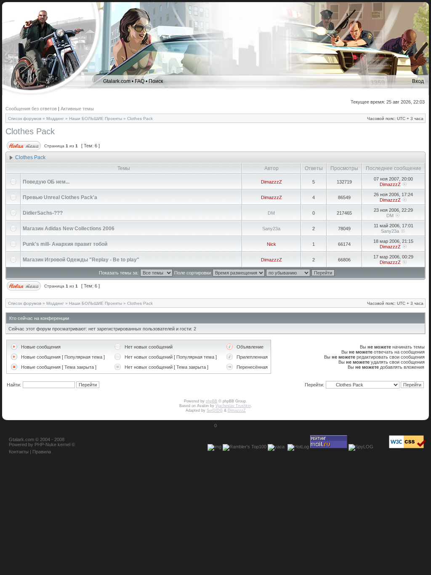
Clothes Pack (140, 118)
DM (271, 213)
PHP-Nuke (45, 444)
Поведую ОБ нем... (46, 182)
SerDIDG (215, 410)
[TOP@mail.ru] (328, 446)
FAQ (139, 81)
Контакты (19, 451)
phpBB (211, 401)
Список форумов (24, 118)
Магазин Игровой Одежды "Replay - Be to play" (81, 260)
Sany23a (271, 228)
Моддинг (55, 118)
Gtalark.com (116, 81)
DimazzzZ (271, 181)
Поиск (156, 81)
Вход (418, 81)
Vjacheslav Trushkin (233, 406)
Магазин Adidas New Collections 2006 (68, 229)
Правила (41, 451)
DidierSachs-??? (43, 213)
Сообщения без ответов (31, 108)
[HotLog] (298, 446)
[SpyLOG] (361, 446)
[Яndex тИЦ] (276, 446)
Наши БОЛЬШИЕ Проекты (95, 118)
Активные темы (77, 108)
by (30, 444)
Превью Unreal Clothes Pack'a (60, 197)
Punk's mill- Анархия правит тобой (65, 244)
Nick (271, 244)
